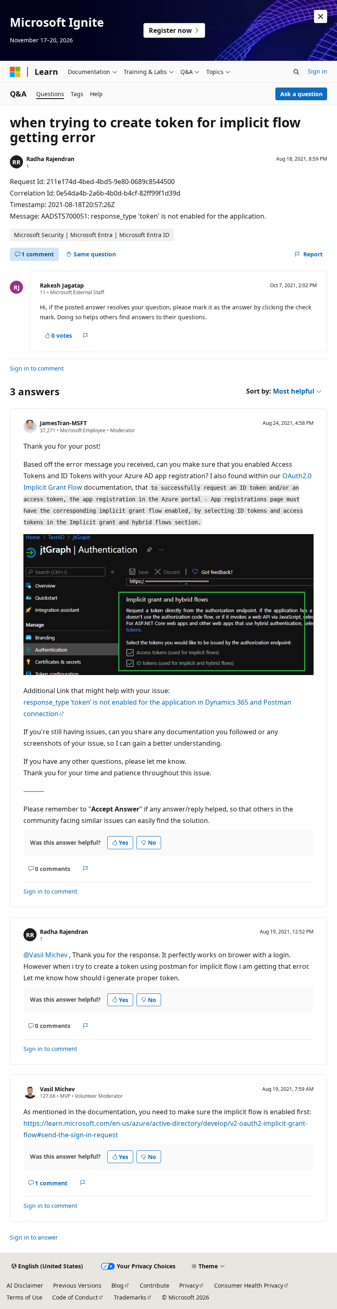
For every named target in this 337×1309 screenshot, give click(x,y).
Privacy (189, 1285)
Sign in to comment (37, 368)
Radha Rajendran (50, 159)
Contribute (154, 1285)
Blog (117, 1285)
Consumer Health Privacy (248, 1285)
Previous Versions (77, 1285)
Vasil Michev (57, 1089)
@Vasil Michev (46, 954)
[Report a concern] (85, 335)
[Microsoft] (15, 72)
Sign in (317, 71)
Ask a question (301, 94)
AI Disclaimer (25, 1285)
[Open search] (296, 72)
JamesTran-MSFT (63, 423)
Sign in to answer (34, 1237)
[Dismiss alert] (320, 16)
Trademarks (130, 1297)
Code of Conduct (75, 1297)
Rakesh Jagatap (62, 285)
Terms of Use (24, 1297)
